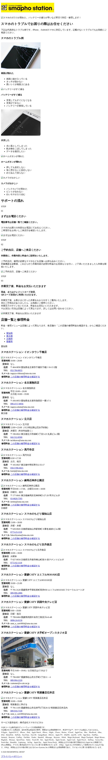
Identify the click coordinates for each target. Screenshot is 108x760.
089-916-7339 (16, 711)
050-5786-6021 (16, 468)
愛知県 (9, 333)
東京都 (9, 336)
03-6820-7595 (16, 498)
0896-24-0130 (16, 620)
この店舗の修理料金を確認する (25, 377)
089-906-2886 (16, 593)
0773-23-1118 (16, 532)
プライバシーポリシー (11, 756)
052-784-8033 (16, 370)
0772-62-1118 (16, 563)
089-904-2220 (16, 680)
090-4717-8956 (16, 404)
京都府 (9, 339)
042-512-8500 (16, 437)
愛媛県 (9, 341)
